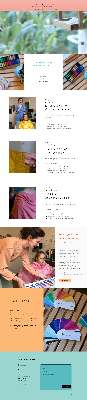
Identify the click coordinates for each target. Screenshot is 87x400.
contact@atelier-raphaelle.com (24, 376)
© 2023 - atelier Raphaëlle (43, 397)
